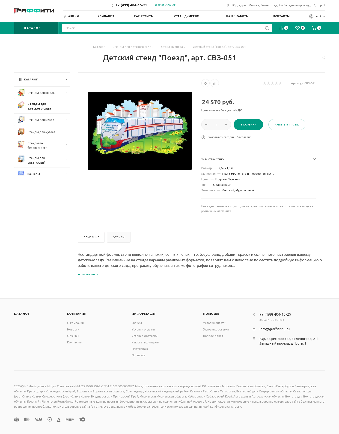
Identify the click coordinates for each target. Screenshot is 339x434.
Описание (91, 237)
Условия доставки (145, 335)
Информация (144, 313)
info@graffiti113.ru (274, 329)
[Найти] (267, 28)
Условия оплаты (143, 329)
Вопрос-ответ (213, 335)
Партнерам (140, 348)
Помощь (211, 313)
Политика (139, 355)
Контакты (74, 342)
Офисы (137, 322)
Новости (73, 329)
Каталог (22, 313)
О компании (75, 322)
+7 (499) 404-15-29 (131, 5)
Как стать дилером (145, 342)
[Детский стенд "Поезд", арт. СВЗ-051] (140, 131)
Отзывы (119, 237)
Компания (76, 313)
